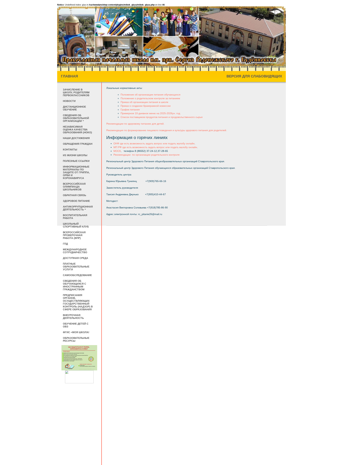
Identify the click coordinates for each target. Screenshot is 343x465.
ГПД (65, 243)
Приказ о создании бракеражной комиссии (146, 105)
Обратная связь (74, 195)
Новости (69, 101)
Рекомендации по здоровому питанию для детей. (135, 123)
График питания (130, 109)
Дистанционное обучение (74, 108)
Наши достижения (76, 138)
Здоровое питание (76, 200)
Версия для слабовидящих (254, 76)
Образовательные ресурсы (76, 339)
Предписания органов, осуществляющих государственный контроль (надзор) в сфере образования (78, 302)
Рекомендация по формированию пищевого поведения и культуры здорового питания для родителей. (166, 130)
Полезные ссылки (76, 161)
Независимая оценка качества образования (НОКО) (77, 129)
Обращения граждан (77, 143)
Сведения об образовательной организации (76, 118)
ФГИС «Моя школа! (76, 332)
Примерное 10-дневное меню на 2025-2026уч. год (150, 113)
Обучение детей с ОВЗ (75, 325)
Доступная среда (75, 258)
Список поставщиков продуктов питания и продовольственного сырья (162, 117)
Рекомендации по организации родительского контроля (146, 154)
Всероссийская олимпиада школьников (74, 186)
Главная (69, 76)
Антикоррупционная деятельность (78, 208)
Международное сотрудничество (75, 251)
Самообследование (77, 275)
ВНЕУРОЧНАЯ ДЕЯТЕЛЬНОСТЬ (73, 316)
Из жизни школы (75, 155)
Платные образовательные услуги (76, 266)
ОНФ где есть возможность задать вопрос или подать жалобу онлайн (154, 143)
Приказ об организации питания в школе (144, 102)
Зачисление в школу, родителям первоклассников (76, 92)
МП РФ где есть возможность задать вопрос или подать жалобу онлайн (155, 147)
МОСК (117, 151)
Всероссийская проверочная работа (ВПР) (74, 235)
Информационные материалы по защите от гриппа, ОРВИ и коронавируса (76, 172)
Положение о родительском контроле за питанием (150, 98)
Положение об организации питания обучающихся (150, 94)
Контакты (70, 149)
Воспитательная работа (75, 216)
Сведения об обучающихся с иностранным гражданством (74, 285)
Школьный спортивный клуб (76, 225)
